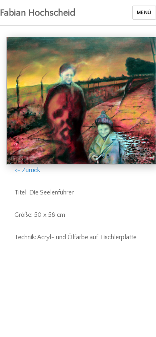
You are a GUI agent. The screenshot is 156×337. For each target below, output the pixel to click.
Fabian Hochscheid (37, 13)
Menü (144, 12)
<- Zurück (27, 170)
